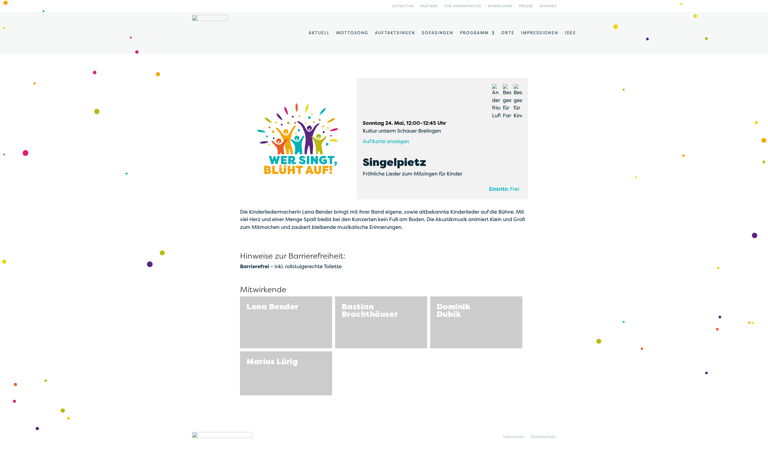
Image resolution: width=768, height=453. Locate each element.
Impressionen (539, 32)
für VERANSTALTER (463, 6)
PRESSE (526, 6)
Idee (570, 32)
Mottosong (352, 32)
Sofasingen (437, 32)
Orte (507, 32)
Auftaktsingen (395, 32)
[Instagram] (564, 7)
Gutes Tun (403, 6)
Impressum (513, 436)
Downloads (500, 6)
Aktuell (319, 32)
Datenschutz (543, 436)
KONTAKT (548, 6)
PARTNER (429, 6)
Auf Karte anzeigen (386, 141)
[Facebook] (574, 7)
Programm (474, 32)
